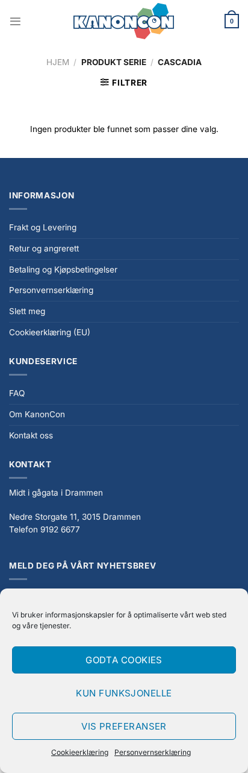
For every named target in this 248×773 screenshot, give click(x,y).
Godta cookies (124, 660)
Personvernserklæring (152, 752)
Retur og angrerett (44, 248)
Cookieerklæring (79, 752)
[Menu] (15, 21)
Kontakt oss (31, 435)
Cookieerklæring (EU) (49, 332)
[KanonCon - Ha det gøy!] (124, 21)
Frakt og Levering (42, 227)
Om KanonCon (37, 414)
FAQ (17, 393)
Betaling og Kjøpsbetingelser (63, 269)
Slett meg (27, 311)
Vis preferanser (124, 726)
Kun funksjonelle (124, 693)
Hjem (57, 62)
